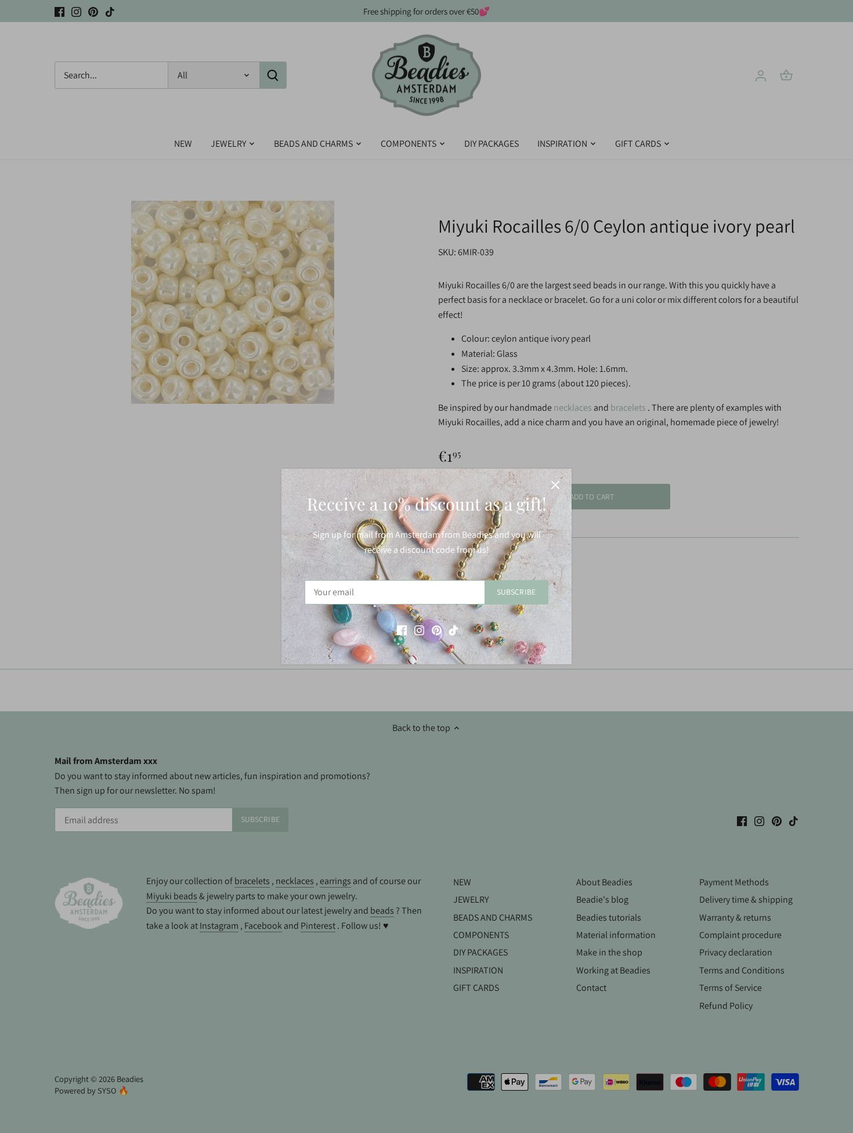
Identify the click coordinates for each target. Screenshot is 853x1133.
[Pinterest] (437, 629)
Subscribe (516, 592)
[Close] (555, 485)
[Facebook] (402, 629)
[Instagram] (419, 629)
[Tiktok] (453, 629)
